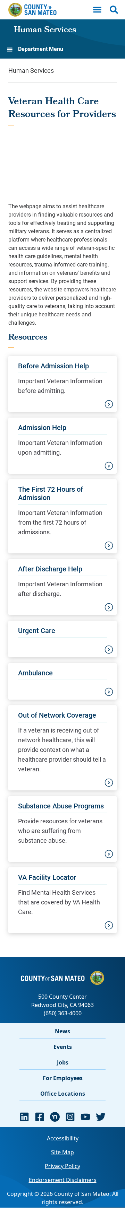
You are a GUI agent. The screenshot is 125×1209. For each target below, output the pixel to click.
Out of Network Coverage (57, 714)
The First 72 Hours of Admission (50, 493)
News (62, 1031)
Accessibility (62, 1138)
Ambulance (35, 672)
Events (62, 1047)
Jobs (62, 1062)
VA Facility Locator (47, 877)
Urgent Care (36, 630)
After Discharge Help (50, 568)
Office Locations (62, 1093)
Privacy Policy (62, 1166)
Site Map (62, 1152)
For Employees (63, 1078)
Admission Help (42, 427)
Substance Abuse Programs (61, 805)
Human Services (45, 30)
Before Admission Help (53, 365)
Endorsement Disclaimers (63, 1180)
